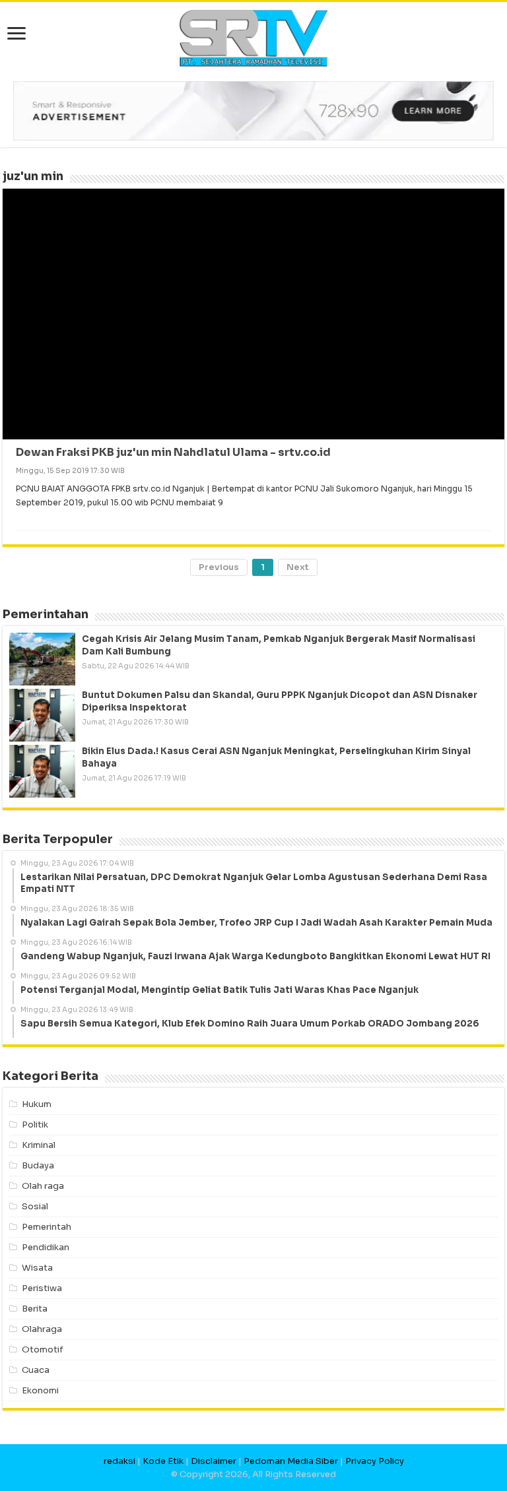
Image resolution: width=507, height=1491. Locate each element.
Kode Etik (163, 1461)
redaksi (119, 1461)
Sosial (35, 1206)
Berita (35, 1308)
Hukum (36, 1104)
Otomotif (42, 1349)
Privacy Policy (374, 1461)
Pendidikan (45, 1247)
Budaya (38, 1165)
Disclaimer (213, 1461)
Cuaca (36, 1370)
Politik (35, 1124)
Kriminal (38, 1145)
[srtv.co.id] (253, 37)
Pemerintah (46, 1226)
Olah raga (43, 1185)
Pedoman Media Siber (291, 1461)
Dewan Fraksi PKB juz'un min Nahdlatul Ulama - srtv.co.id (173, 452)
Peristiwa (42, 1288)
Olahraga (42, 1329)
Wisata (37, 1267)
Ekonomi (40, 1390)
